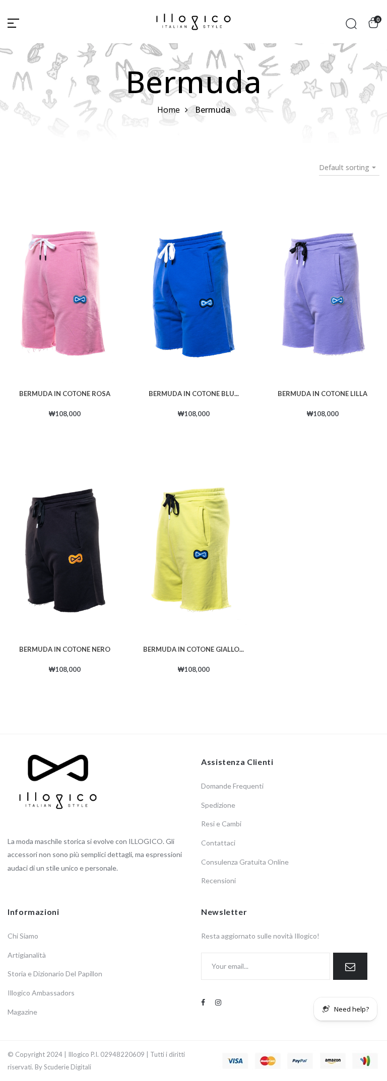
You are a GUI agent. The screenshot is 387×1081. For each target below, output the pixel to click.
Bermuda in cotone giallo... (193, 648)
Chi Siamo (23, 936)
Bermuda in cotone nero (64, 648)
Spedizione (218, 805)
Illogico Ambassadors (41, 992)
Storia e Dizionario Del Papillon (55, 973)
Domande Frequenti (232, 786)
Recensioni (218, 880)
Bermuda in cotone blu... (194, 392)
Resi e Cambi (221, 823)
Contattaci (218, 842)
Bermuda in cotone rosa (64, 392)
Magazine (22, 1012)
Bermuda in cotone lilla (322, 392)
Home (168, 109)
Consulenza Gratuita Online (245, 862)
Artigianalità (27, 955)
